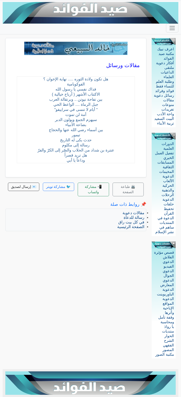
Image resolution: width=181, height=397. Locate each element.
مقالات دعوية (133, 213)
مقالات (168, 100)
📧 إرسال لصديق (23, 187)
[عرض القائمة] (172, 28)
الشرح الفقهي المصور (168, 345)
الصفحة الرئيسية (130, 227)
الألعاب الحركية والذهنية (168, 185)
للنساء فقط (165, 86)
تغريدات (167, 109)
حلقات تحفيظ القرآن (169, 209)
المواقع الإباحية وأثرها (168, 308)
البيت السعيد (164, 119)
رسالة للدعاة (134, 217)
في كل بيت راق (131, 222)
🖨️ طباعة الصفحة (128, 189)
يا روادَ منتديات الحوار (168, 331)
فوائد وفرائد (164, 91)
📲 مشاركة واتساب (93, 189)
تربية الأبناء (165, 123)
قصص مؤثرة (164, 252)
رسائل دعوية (164, 95)
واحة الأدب (165, 114)
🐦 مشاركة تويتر (58, 187)
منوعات (168, 105)
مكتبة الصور (164, 354)
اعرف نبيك (165, 49)
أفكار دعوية (165, 63)
